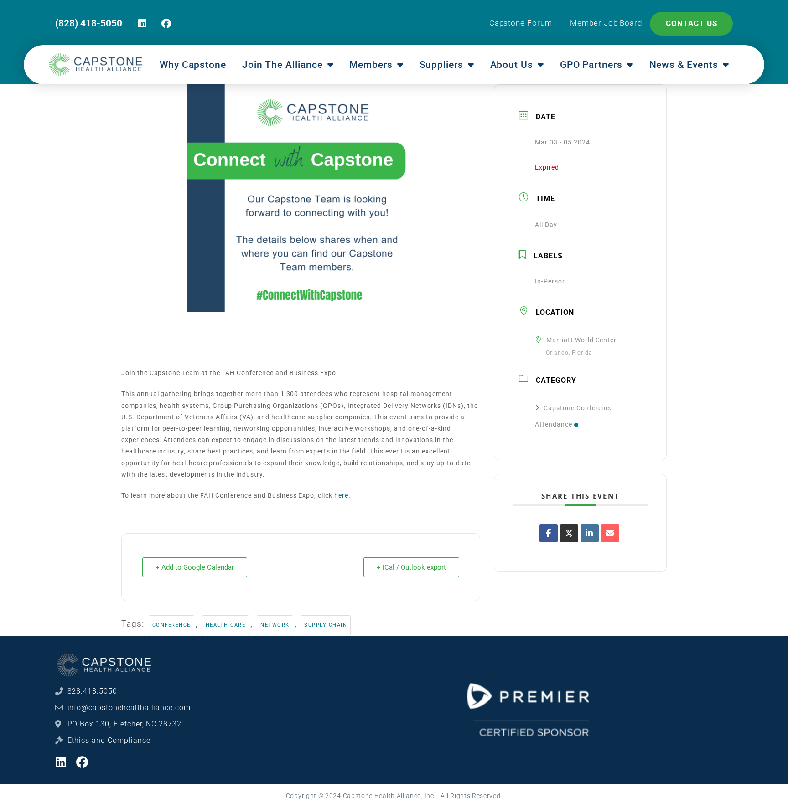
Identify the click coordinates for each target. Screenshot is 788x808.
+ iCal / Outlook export (411, 567)
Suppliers (442, 64)
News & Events (683, 64)
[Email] (610, 533)
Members (371, 64)
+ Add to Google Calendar (195, 567)
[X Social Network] (569, 533)
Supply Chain (325, 625)
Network (275, 625)
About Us (512, 64)
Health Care (226, 625)
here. (342, 495)
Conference (171, 625)
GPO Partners (591, 64)
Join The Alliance (282, 64)
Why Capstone (193, 64)
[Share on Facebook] (548, 533)
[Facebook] (166, 23)
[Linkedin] (143, 23)
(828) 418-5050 (88, 23)
